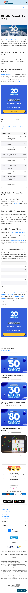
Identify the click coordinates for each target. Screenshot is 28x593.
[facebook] (10, 488)
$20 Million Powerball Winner (17, 240)
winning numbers (16, 216)
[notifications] (21, 2)
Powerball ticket (16, 203)
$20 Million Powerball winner (18, 232)
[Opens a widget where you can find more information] (22, 590)
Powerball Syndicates (6, 74)
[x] (16, 488)
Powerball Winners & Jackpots (9, 352)
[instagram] (13, 488)
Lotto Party (17, 81)
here (20, 567)
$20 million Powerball (11, 40)
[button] (2, 2)
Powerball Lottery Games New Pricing (11, 455)
